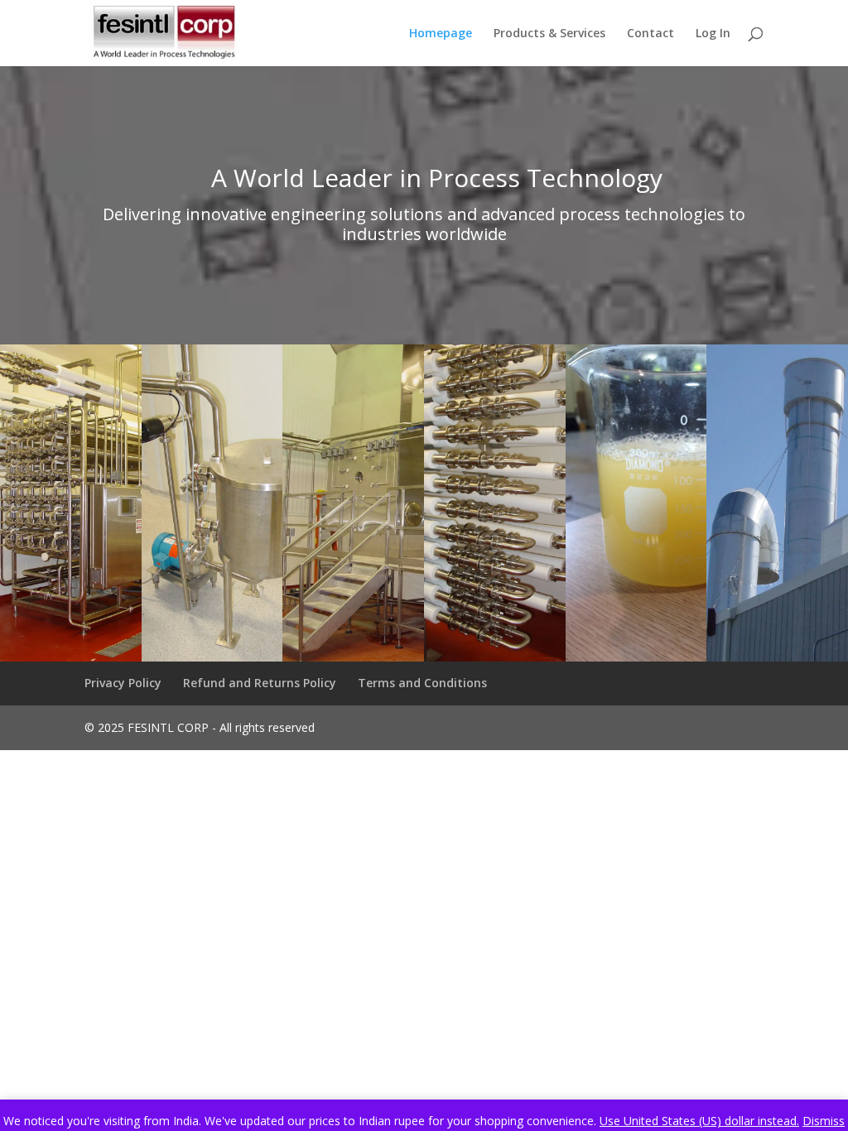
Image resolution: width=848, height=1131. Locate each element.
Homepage (440, 34)
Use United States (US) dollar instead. (699, 1121)
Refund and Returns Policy (259, 683)
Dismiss (823, 1121)
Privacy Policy (122, 683)
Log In (713, 34)
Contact (650, 34)
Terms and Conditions (422, 683)
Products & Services (549, 34)
